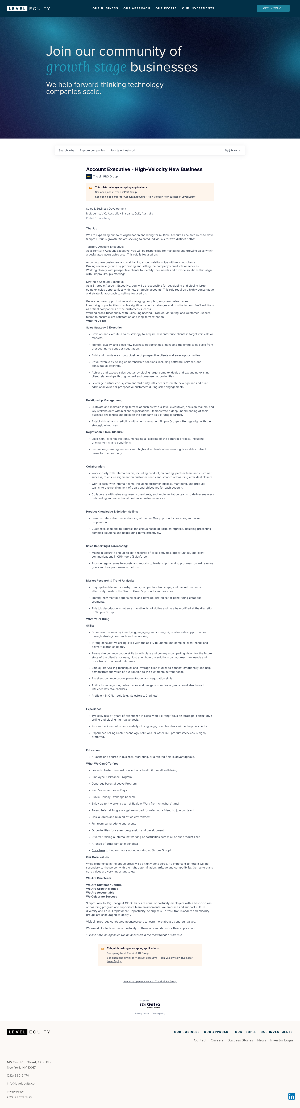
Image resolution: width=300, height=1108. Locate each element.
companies (92, 150)
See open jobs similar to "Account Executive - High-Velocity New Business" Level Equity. (145, 196)
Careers (217, 1040)
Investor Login (281, 1040)
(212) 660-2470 (18, 1075)
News (261, 1040)
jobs (66, 150)
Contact (200, 1040)
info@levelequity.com (22, 1083)
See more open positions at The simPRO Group (150, 981)
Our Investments (198, 8)
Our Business (105, 8)
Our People (166, 8)
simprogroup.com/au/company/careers (118, 921)
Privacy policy (142, 1013)
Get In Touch (273, 8)
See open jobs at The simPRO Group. (116, 191)
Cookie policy (158, 1013)
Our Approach (136, 8)
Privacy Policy (15, 1091)
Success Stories (240, 1040)
